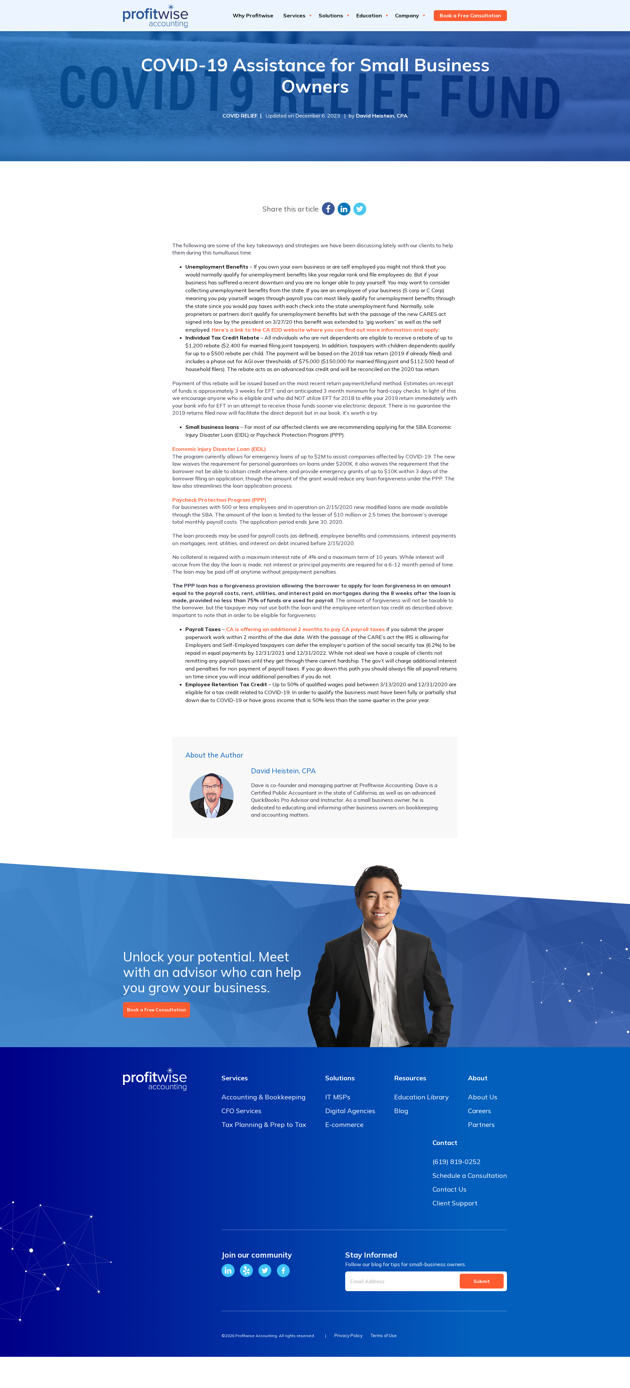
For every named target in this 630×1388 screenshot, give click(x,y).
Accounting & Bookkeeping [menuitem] (263, 1097)
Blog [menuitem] (401, 1111)
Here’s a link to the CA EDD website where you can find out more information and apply (325, 329)
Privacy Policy (348, 1335)
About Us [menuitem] (482, 1097)
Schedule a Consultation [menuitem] (469, 1175)
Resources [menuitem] (410, 1078)
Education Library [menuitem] (421, 1097)
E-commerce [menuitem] (344, 1124)
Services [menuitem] (234, 1078)
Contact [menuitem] (444, 1142)
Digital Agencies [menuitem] (350, 1111)
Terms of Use (384, 1335)
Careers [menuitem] (479, 1111)
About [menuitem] (478, 1078)
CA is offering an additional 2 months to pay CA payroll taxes (305, 629)
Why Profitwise (253, 15)
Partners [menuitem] (481, 1124)
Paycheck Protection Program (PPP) (219, 499)
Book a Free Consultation (156, 1010)
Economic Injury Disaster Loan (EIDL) (219, 449)
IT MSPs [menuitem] (337, 1097)
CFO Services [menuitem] (241, 1111)
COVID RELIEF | (243, 115)
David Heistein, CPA (382, 115)
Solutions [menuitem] (340, 1078)
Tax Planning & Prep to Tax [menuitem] (263, 1124)
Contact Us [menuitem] (449, 1189)
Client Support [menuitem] (454, 1203)
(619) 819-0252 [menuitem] (456, 1161)
